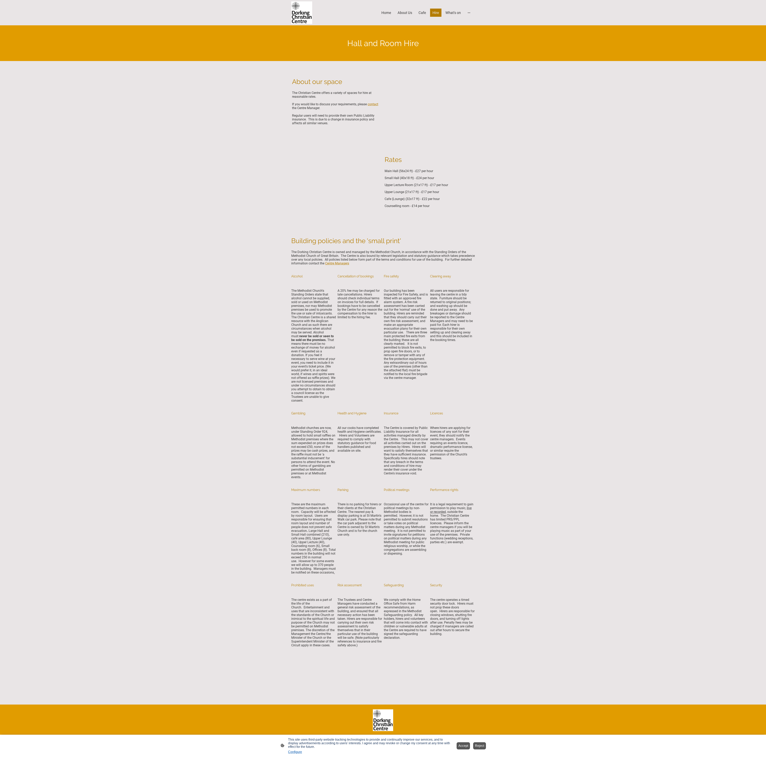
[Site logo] (301, 12)
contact (373, 104)
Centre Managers (337, 263)
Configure (295, 752)
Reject (479, 745)
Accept (463, 745)
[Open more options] (469, 13)
